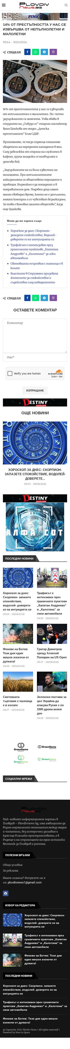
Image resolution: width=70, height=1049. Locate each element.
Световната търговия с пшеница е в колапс (17, 701)
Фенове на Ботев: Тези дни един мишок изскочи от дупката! (16, 655)
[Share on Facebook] (27, 52)
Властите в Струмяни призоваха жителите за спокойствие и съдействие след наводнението (34, 278)
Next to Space (23, 1032)
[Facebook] (5, 893)
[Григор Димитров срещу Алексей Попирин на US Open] (52, 634)
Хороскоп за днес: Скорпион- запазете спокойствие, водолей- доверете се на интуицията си (33, 235)
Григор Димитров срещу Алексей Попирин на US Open (52, 653)
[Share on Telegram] (44, 52)
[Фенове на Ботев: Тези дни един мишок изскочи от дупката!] (18, 634)
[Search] (66, 5)
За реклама (10, 870)
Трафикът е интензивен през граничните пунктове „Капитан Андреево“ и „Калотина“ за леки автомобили (52, 603)
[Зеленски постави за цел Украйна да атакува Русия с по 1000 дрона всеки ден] (52, 682)
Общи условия (12, 865)
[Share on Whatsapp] (35, 52)
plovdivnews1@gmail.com (25, 882)
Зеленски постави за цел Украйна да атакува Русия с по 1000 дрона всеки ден (51, 705)
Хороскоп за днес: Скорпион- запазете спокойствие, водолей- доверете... (35, 474)
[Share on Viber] (53, 52)
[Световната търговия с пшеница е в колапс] (18, 682)
